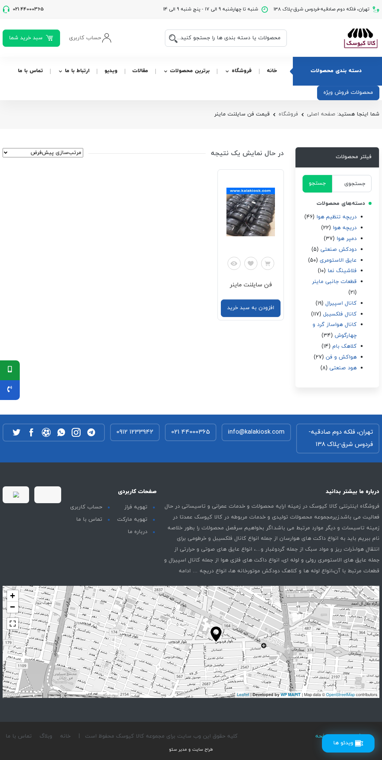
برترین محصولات (190, 71)
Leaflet (243, 694)
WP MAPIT (291, 694)
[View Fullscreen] (12, 623)
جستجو (317, 183)
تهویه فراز (135, 507)
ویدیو (111, 71)
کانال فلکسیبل (340, 314)
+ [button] (12, 595)
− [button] (12, 607)
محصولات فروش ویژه (348, 92)
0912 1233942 (134, 432)
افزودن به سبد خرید (250, 308)
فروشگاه (242, 71)
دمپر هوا (346, 239)
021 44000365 (190, 432)
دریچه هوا (345, 228)
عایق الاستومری (338, 260)
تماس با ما (30, 71)
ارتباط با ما (77, 71)
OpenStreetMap (340, 694)
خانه (272, 71)
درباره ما (137, 532)
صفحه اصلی (321, 114)
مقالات (140, 71)
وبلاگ (46, 736)
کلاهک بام (344, 346)
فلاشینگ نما (342, 271)
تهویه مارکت (132, 519)
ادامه (185, 571)
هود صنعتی (343, 368)
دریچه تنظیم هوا (336, 217)
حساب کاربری (86, 507)
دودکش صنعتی (338, 249)
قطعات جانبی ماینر (334, 282)
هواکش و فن (341, 357)
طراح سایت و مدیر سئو (191, 750)
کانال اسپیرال (341, 303)
